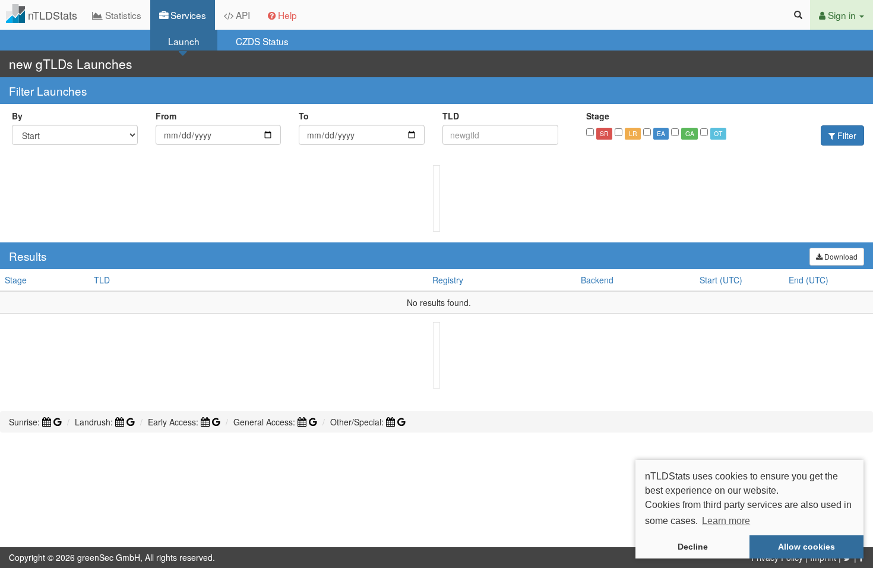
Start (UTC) (721, 280)
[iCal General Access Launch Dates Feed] (302, 422)
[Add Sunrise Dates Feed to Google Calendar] (57, 422)
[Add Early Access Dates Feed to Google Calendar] (216, 422)
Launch (184, 41)
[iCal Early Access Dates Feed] (205, 422)
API (241, 14)
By (17, 116)
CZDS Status (262, 41)
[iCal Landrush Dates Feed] (119, 422)
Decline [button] (693, 546)
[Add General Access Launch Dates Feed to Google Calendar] (313, 422)
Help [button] (286, 14)
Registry (447, 280)
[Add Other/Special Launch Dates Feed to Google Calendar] (401, 422)
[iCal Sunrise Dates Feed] (46, 422)
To (304, 116)
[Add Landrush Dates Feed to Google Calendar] (130, 422)
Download (840, 256)
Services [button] (187, 14)
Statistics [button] (122, 14)
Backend (597, 280)
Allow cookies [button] (806, 546)
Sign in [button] (841, 14)
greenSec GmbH (108, 557)
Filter (845, 135)
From (166, 116)
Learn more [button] (726, 521)
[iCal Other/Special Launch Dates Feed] (390, 422)
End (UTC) (808, 280)
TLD (450, 116)
